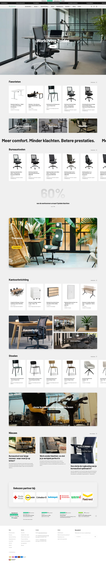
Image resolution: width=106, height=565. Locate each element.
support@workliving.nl (42, 532)
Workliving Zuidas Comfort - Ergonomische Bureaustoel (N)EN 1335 (69, 173)
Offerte (74, 6)
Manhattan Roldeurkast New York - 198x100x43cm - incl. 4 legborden (70, 304)
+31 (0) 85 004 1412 (42, 539)
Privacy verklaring (24, 539)
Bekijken (53, 46)
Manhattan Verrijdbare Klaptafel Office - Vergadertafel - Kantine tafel (88, 304)
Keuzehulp (67, 6)
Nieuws (22, 545)
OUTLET (52, 6)
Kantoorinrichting (44, 6)
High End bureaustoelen (62, 539)
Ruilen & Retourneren (25, 536)
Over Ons (23, 532)
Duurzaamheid (24, 543)
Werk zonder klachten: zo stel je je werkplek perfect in (52, 457)
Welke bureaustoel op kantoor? (64, 534)
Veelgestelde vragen (25, 534)
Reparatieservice (59, 6)
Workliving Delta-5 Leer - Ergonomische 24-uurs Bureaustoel (87, 173)
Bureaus (35, 6)
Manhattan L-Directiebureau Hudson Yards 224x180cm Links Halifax (35, 105)
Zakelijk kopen (60, 532)
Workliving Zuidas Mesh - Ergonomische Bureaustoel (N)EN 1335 (34, 173)
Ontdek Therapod (16, 247)
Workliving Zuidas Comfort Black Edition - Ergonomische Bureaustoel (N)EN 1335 (52, 173)
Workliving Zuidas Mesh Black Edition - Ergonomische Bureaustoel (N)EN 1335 (70, 105)
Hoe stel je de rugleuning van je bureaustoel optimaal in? (84, 467)
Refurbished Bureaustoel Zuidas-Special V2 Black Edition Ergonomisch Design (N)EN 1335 (88, 105)
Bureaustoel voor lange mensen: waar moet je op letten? (19, 458)
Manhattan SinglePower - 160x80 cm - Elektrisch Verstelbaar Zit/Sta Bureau (17, 105)
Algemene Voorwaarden (25, 541)
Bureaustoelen (28, 6)
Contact (79, 6)
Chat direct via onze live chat (43, 535)
